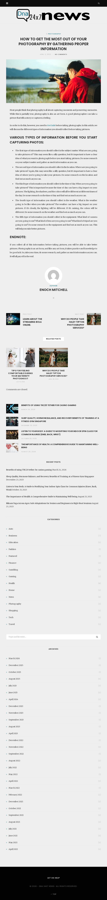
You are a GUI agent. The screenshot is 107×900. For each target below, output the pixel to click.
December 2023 (16, 706)
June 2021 (13, 835)
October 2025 (15, 672)
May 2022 (13, 774)
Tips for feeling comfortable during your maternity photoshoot (20, 374)
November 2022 (16, 747)
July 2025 (13, 685)
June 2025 (13, 692)
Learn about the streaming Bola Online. (32, 322)
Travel (12, 624)
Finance (12, 563)
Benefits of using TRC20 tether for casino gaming (48, 405)
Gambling (13, 569)
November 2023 (16, 713)
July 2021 (13, 829)
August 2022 (14, 760)
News (11, 597)
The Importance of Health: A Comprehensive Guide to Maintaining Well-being (41, 496)
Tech (11, 617)
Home (11, 590)
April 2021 (13, 849)
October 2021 (15, 808)
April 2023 (13, 733)
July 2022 (13, 767)
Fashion (12, 549)
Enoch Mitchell (54, 290)
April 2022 (13, 781)
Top (54, 894)
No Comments (61, 54)
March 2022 (14, 788)
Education (13, 542)
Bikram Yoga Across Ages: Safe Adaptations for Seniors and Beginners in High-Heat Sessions (49, 503)
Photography (54, 34)
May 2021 (13, 842)
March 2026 (14, 658)
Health (12, 583)
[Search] (99, 3)
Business (13, 535)
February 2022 (15, 794)
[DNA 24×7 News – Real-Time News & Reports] (53, 15)
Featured (13, 556)
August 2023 (14, 726)
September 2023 (16, 719)
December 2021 (16, 801)
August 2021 (14, 822)
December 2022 (16, 740)
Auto (11, 529)
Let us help (53, 878)
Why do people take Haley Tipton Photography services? (72, 323)
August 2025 (14, 679)
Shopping (13, 610)
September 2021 (16, 815)
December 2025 (16, 665)
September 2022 (16, 754)
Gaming (12, 576)
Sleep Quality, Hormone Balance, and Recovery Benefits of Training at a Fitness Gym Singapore (50, 476)
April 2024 (13, 699)
